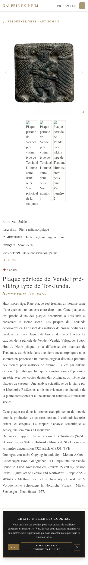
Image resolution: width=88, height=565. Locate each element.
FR (59, 5)
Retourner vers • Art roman (32, 21)
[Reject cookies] (77, 547)
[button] (6, 73)
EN (67, 6)
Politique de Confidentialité (46, 547)
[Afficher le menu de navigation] (82, 5)
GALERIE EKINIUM (20, 5)
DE (74, 6)
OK (13, 547)
